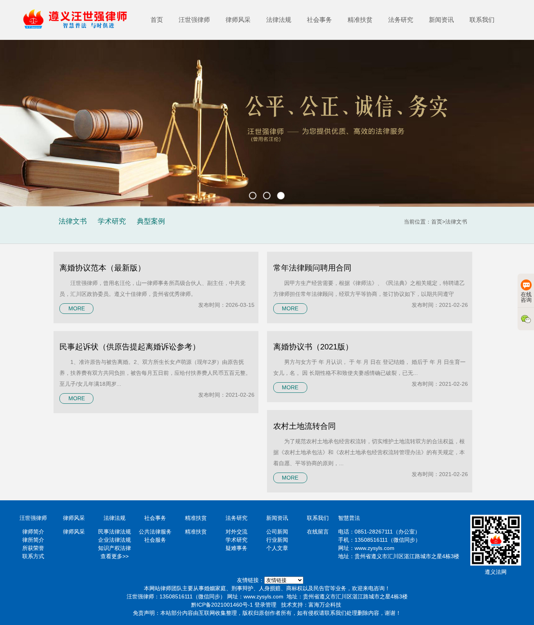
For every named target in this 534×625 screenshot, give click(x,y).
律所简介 (33, 540)
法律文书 (456, 221)
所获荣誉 (33, 548)
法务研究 (400, 19)
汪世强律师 (194, 19)
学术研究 (236, 540)
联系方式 (33, 556)
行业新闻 (277, 540)
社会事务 (319, 19)
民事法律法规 (114, 531)
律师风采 (238, 19)
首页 (157, 19)
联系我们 (482, 19)
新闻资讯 (441, 19)
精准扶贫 (360, 19)
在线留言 (318, 531)
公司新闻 (277, 531)
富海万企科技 (324, 605)
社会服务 (155, 540)
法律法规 (278, 19)
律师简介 (33, 531)
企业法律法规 (114, 540)
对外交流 (236, 531)
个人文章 (277, 548)
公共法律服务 (155, 531)
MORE (76, 308)
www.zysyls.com (374, 548)
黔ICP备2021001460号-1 (222, 605)
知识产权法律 (114, 548)
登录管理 (265, 605)
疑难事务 (236, 548)
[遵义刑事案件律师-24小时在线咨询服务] (78, 20)
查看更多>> (114, 556)
